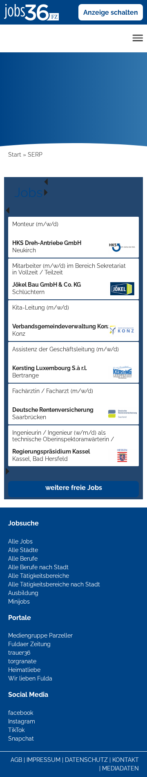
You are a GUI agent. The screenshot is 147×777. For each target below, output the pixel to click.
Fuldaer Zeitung (29, 644)
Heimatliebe (24, 670)
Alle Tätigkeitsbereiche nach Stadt (54, 584)
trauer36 (19, 652)
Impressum (43, 760)
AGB (16, 760)
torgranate (22, 661)
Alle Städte (23, 550)
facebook (20, 713)
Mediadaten (120, 768)
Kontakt (125, 760)
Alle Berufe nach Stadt (38, 567)
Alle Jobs (20, 541)
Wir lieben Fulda (30, 678)
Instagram (21, 721)
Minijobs (19, 601)
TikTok (16, 730)
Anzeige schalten (110, 12)
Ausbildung (23, 593)
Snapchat (21, 738)
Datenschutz (86, 760)
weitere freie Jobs (73, 488)
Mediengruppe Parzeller (40, 635)
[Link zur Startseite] (34, 12)
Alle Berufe (23, 558)
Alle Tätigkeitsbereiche (38, 576)
